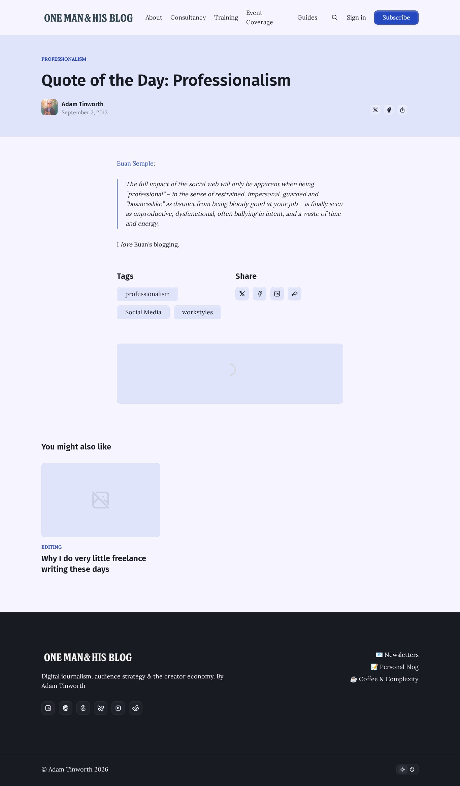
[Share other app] (402, 110)
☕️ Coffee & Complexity (384, 679)
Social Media (143, 312)
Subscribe (396, 17)
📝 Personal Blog (395, 667)
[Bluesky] (100, 708)
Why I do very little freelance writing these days (93, 564)
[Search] (334, 17)
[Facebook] (389, 110)
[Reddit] (135, 708)
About (153, 17)
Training (226, 17)
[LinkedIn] (277, 293)
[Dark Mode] (407, 769)
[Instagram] (118, 708)
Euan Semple (135, 163)
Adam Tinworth (82, 104)
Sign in (356, 17)
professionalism (64, 59)
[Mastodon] (65, 708)
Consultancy (188, 17)
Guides (307, 17)
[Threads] (83, 708)
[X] (375, 110)
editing (51, 547)
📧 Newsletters (397, 655)
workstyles (197, 312)
